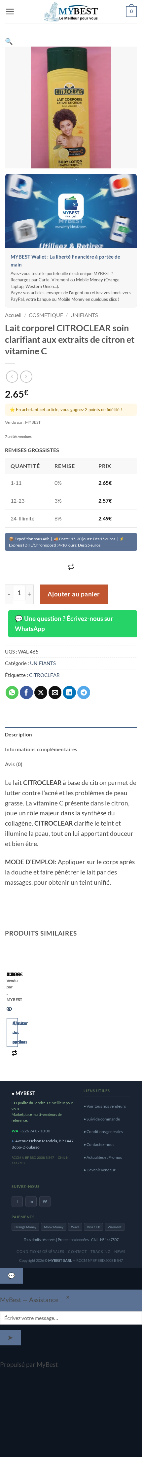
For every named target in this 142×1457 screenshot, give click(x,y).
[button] (10, 11)
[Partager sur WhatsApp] (12, 692)
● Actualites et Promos (103, 1157)
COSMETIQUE (46, 315)
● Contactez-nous (99, 1144)
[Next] (31, 1010)
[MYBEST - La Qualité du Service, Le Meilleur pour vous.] (71, 11)
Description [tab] (18, 734)
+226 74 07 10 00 (35, 1130)
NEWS (119, 1251)
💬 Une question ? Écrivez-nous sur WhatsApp (64, 623)
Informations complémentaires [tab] (41, 749)
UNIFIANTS (84, 315)
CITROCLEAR (44, 675)
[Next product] (12, 377)
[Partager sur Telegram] (83, 692)
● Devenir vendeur (100, 1169)
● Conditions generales (103, 1131)
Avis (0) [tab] (13, 764)
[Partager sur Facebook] (26, 692)
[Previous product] (26, 377)
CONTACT (77, 1251)
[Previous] (9, 1010)
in (31, 1201)
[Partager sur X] (41, 692)
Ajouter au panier (74, 594)
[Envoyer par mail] (55, 692)
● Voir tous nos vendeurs (105, 1106)
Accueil (13, 315)
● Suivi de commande (102, 1119)
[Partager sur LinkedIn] (69, 692)
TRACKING (100, 1251)
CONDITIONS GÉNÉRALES (40, 1251)
